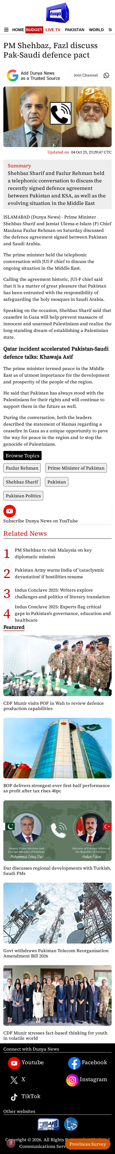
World (96, 30)
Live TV (52, 30)
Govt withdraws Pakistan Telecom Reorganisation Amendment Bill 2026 (56, 953)
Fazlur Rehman (22, 468)
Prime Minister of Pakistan (76, 468)
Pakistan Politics (23, 496)
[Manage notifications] (10, 1143)
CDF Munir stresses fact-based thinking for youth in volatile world (55, 1035)
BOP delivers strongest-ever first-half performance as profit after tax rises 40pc (56, 788)
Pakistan (74, 30)
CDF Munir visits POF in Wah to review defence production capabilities (53, 705)
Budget (34, 30)
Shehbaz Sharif (22, 482)
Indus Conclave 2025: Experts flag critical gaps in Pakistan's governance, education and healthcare (63, 613)
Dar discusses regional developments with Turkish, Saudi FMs (57, 870)
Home (18, 30)
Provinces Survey (88, 1144)
